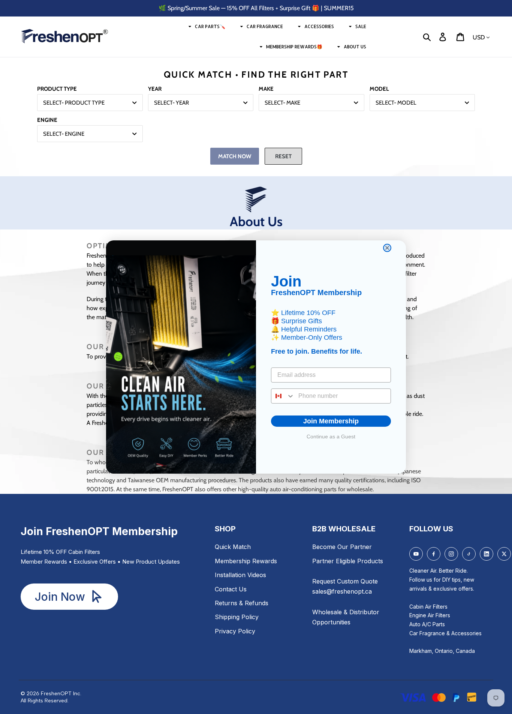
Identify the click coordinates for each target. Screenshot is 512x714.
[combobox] (283, 396)
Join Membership (331, 421)
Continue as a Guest (331, 437)
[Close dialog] (387, 248)
